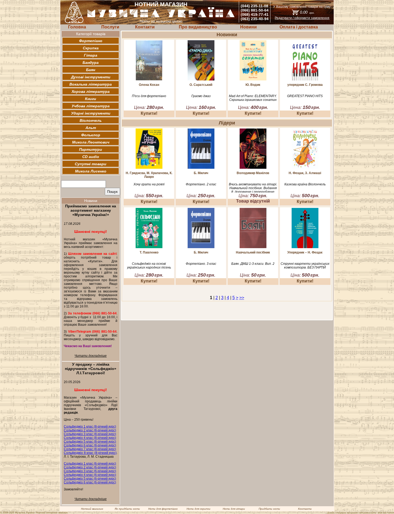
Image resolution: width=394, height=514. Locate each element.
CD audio (90, 157)
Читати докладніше (91, 356)
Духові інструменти (90, 77)
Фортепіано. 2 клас (201, 184)
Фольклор (90, 135)
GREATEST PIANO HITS (305, 96)
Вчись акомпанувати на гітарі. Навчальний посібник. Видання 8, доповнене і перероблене (253, 188)
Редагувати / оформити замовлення (302, 18)
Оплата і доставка (299, 27)
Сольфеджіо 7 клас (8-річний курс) (90, 449)
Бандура (91, 62)
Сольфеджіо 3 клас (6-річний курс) (90, 471)
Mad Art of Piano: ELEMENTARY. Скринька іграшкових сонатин (253, 98)
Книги (90, 99)
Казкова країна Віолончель (305, 184)
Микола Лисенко (90, 171)
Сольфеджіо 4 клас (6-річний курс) (90, 475)
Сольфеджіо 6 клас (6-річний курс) (90, 482)
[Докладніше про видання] (149, 79)
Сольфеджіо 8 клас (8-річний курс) (90, 453)
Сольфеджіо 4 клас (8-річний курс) (90, 438)
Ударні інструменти (90, 113)
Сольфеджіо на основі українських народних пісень (149, 265)
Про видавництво (198, 27)
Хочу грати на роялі (149, 184)
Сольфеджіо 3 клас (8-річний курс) (90, 434)
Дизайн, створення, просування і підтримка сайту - (360, 513)
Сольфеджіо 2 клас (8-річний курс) (90, 430)
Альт (91, 128)
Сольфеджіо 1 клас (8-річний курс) (90, 426)
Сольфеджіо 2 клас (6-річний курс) (90, 467)
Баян (90, 70)
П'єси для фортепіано (149, 96)
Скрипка (91, 48)
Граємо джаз (201, 96)
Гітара (90, 55)
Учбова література (91, 106)
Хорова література (91, 91)
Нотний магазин (92, 508)
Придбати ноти (269, 508)
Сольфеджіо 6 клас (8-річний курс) (90, 445)
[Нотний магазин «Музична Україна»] (161, 17)
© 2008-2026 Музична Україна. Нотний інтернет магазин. (34, 512)
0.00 (307, 12)
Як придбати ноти (127, 508)
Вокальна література (90, 84)
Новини (248, 27)
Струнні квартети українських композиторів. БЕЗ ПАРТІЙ (305, 265)
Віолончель (91, 120)
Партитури (90, 149)
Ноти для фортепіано (163, 508)
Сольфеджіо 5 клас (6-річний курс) (90, 478)
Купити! (149, 113)
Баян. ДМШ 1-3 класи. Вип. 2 (252, 264)
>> (241, 297)
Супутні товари (90, 164)
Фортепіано (90, 41)
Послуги (110, 27)
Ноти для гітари (234, 508)
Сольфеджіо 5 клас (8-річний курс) (90, 441)
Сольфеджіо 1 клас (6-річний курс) (90, 463)
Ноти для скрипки (198, 508)
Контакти (145, 27)
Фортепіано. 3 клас (201, 264)
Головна (77, 27)
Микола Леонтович (90, 142)
